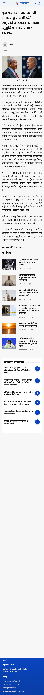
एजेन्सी (11, 45)
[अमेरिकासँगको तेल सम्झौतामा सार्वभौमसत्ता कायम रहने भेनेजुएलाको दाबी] (9, 343)
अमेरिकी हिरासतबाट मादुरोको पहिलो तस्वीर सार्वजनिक (27, 277)
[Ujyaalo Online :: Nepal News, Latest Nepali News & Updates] (22, 3)
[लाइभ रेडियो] (39, 3)
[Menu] (5, 3)
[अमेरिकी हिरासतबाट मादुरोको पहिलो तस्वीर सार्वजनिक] (9, 280)
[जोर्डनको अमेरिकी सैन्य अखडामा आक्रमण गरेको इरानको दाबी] (9, 295)
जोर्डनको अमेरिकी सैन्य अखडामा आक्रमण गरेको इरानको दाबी (28, 293)
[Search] (35, 4)
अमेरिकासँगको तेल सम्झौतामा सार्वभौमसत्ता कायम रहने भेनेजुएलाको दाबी (28, 342)
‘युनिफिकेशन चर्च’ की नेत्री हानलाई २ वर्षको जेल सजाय (29, 262)
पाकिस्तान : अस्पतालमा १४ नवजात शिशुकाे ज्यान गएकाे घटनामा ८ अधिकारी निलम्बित (29, 309)
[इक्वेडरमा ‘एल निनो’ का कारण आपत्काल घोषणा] (9, 328)
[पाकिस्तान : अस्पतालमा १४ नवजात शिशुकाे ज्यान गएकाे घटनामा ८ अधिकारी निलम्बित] (9, 310)
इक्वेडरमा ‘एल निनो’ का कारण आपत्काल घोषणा (28, 325)
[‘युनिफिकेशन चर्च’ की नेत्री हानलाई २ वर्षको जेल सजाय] (9, 264)
